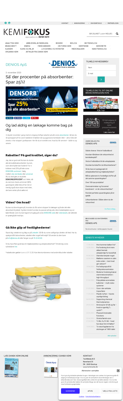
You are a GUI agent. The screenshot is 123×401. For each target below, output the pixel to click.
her (16, 247)
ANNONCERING (79, 23)
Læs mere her (109, 132)
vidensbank (63, 213)
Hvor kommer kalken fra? (106, 245)
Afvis (90, 391)
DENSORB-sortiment (13, 171)
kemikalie (18, 174)
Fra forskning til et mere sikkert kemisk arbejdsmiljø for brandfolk (106, 250)
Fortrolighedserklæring (93, 396)
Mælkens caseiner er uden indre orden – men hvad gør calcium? (106, 261)
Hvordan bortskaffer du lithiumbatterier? (101, 165)
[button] (118, 370)
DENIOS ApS (16, 64)
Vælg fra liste (110, 391)
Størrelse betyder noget (105, 256)
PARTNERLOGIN (113, 23)
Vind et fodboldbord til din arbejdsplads (100, 161)
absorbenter (64, 135)
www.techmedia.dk (90, 367)
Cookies (81, 396)
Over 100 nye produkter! (95, 182)
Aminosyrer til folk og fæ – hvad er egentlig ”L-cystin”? (106, 307)
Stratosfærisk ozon (103, 318)
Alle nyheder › (112, 336)
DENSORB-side (49, 213)
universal (29, 174)
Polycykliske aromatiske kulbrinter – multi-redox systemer (105, 283)
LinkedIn (35, 233)
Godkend (70, 391)
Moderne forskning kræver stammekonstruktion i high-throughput (106, 275)
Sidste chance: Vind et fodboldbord (99, 151)
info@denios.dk (14, 238)
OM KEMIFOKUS (96, 23)
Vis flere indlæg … (111, 209)
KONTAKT (65, 23)
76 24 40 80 (37, 238)
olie (13, 174)
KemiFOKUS (26, 33)
